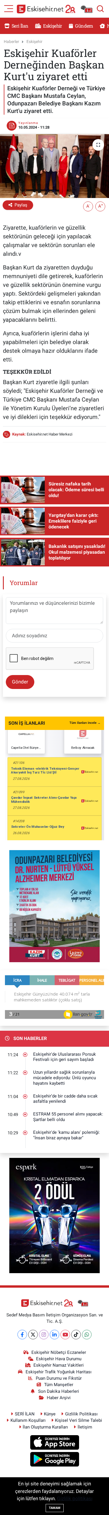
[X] (33, 1334)
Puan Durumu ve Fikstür (59, 1378)
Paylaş (21, 205)
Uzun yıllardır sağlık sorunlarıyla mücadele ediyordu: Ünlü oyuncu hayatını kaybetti (64, 1078)
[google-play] (54, 1460)
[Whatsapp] (87, 1334)
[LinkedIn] (54, 1334)
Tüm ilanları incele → (85, 723)
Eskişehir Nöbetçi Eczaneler (58, 1352)
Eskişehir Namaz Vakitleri (58, 1365)
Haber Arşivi (59, 1397)
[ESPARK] (54, 1215)
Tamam (54, 1508)
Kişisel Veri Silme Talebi (78, 1420)
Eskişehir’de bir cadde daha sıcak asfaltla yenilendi (65, 1098)
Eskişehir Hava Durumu (58, 1358)
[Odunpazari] (54, 905)
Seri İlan (19, 26)
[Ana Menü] (9, 8)
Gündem (83, 26)
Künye (50, 1414)
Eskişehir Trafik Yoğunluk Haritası (59, 1371)
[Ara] (100, 9)
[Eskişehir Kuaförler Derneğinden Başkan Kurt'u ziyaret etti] (54, 166)
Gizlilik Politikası (81, 1414)
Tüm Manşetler (58, 1384)
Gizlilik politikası (74, 1498)
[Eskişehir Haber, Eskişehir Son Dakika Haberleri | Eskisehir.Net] (54, 9)
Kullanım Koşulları (28, 1420)
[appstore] (54, 1443)
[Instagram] (44, 1334)
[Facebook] (22, 1334)
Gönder (20, 682)
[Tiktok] (76, 1334)
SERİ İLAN (25, 1414)
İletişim (85, 1427)
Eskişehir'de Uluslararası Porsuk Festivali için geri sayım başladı (64, 1057)
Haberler (11, 41)
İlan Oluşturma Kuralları (45, 1427)
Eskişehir (52, 26)
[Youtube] (65, 1334)
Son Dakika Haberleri (58, 1391)
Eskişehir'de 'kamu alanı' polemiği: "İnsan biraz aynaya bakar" (66, 1135)
